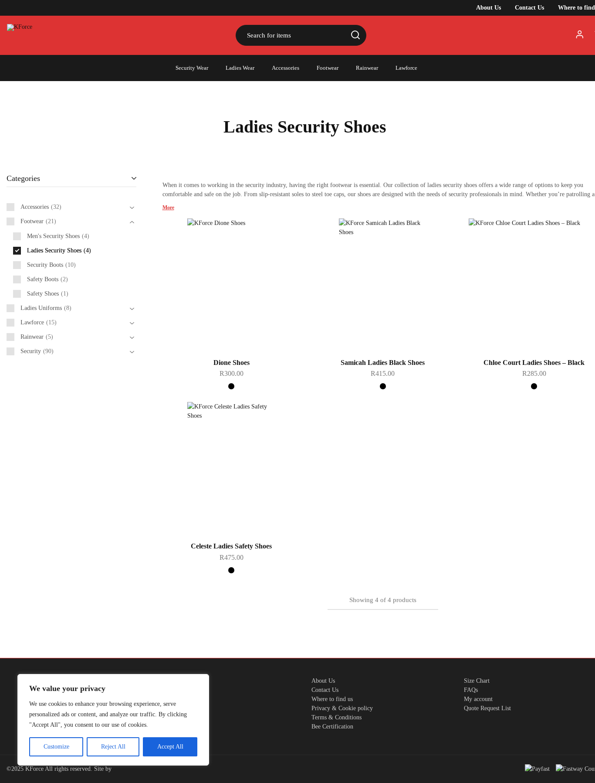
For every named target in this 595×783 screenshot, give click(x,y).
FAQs (471, 690)
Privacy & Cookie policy (342, 708)
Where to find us (332, 699)
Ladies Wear (240, 68)
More (168, 207)
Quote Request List (487, 708)
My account (478, 699)
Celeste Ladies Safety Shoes (231, 546)
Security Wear (192, 68)
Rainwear (367, 68)
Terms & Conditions (336, 717)
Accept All (170, 746)
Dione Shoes (231, 362)
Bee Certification (332, 726)
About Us (488, 8)
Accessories (285, 68)
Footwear (327, 68)
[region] (113, 720)
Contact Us (529, 8)
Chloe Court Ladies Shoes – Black (534, 362)
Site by (103, 769)
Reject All (113, 746)
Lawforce (406, 68)
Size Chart (477, 680)
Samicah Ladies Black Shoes (383, 362)
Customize (56, 746)
